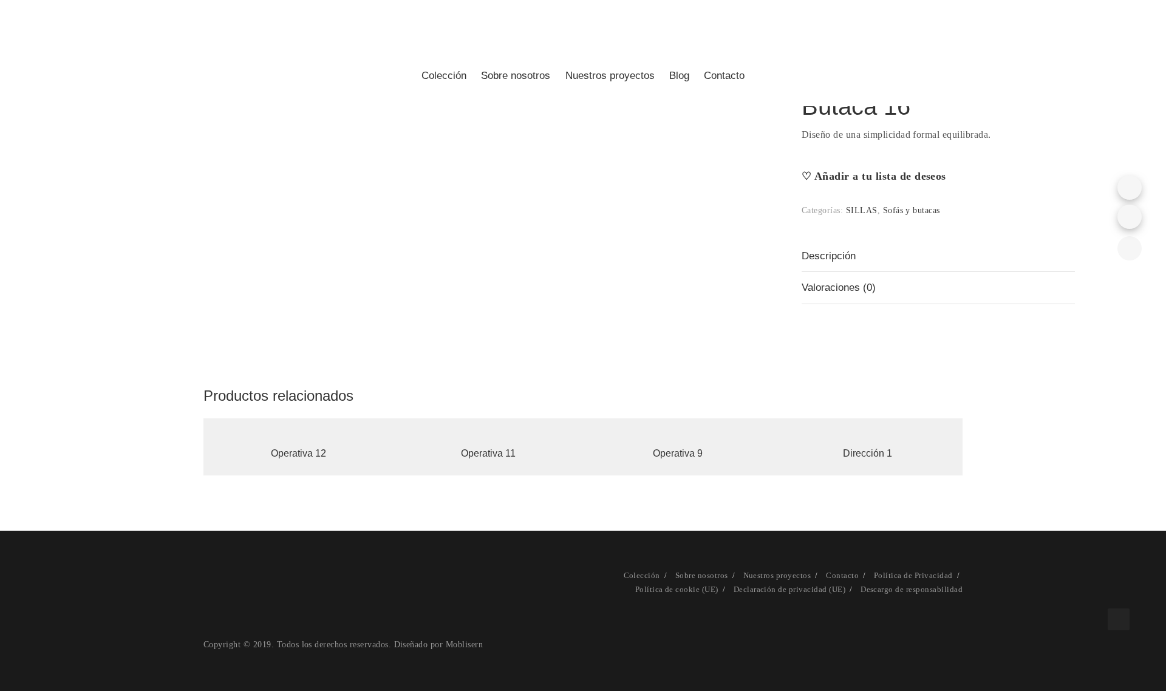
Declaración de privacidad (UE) (789, 589)
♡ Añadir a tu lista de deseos (874, 176)
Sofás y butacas (911, 210)
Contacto (724, 75)
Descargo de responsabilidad (912, 589)
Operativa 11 (488, 453)
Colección (443, 75)
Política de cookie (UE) (676, 589)
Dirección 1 (867, 453)
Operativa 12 (298, 453)
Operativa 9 (678, 453)
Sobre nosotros (515, 75)
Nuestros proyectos (610, 75)
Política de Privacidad (913, 575)
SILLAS (862, 210)
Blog (679, 75)
